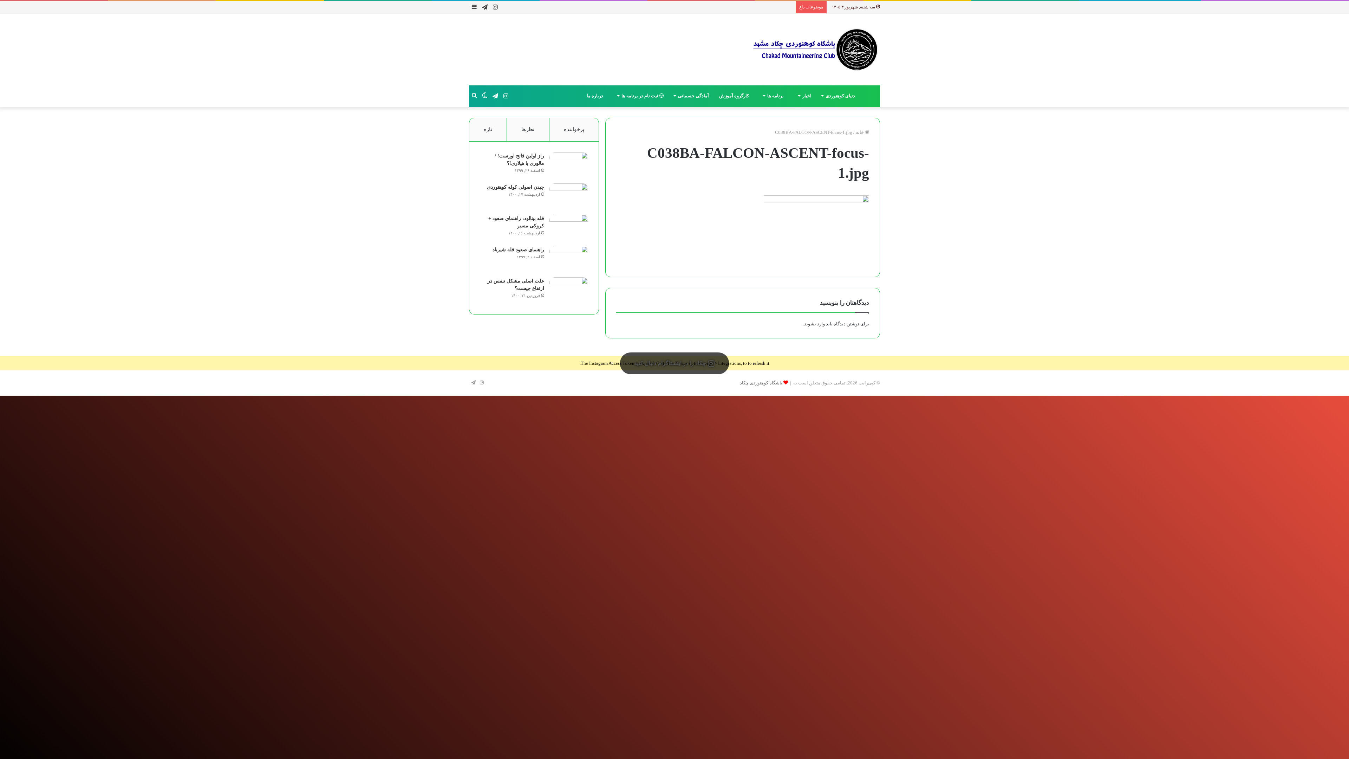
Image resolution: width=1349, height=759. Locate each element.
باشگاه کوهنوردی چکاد (761, 382)
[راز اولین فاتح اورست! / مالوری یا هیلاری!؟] (568, 165)
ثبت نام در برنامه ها (640, 95)
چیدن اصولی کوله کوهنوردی (515, 187)
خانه (860, 132)
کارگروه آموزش (734, 95)
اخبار (807, 95)
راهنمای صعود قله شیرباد (518, 249)
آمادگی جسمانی (693, 95)
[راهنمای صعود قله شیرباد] (568, 259)
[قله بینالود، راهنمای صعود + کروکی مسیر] (568, 228)
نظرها (527, 129)
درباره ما (595, 95)
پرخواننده (574, 129)
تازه (488, 129)
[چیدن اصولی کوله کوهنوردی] (568, 196)
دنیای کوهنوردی (840, 95)
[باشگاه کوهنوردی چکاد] (815, 49)
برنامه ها (776, 95)
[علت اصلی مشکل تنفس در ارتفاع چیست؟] (568, 290)
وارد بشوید (814, 323)
